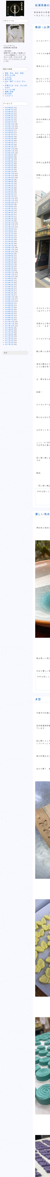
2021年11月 (9, 225)
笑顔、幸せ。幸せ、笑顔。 (15, 73)
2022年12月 (9, 198)
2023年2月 (9, 194)
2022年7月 (9, 208)
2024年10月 (9, 153)
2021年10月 (9, 227)
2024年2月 (9, 169)
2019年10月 (9, 276)
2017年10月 (9, 326)
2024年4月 (9, 165)
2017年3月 (9, 340)
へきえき (8, 77)
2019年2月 (9, 293)
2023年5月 (9, 188)
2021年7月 (9, 233)
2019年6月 (9, 285)
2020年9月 (9, 254)
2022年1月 (9, 221)
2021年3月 (9, 241)
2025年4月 (9, 140)
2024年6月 (9, 161)
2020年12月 (9, 247)
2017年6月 (9, 334)
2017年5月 (9, 336)
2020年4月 (9, 264)
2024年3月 (9, 167)
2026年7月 (9, 110)
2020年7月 (9, 258)
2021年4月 (9, 239)
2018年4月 (9, 313)
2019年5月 (9, 287)
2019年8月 (9, 280)
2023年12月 (9, 173)
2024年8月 (9, 157)
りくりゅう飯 (10, 89)
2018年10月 (9, 301)
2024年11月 (9, 151)
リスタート (9, 96)
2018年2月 (9, 317)
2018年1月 (9, 320)
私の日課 (8, 94)
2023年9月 (9, 180)
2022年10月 (9, 202)
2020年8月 (9, 256)
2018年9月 (9, 303)
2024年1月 (9, 171)
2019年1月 (9, 295)
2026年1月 (9, 122)
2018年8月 (9, 305)
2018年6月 (9, 309)
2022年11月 (9, 200)
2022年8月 (9, 206)
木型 (38, 699)
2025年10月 (9, 128)
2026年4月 (9, 116)
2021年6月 (9, 235)
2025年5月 (9, 138)
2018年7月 (9, 307)
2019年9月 (9, 278)
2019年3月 (9, 291)
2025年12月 (9, 124)
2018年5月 (9, 311)
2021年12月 (9, 223)
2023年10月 (9, 178)
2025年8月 (9, 132)
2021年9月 (9, 229)
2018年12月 (9, 297)
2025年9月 (9, 130)
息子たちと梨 (10, 75)
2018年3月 (9, 315)
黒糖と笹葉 (9, 92)
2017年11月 (9, 324)
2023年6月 (9, 186)
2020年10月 (9, 252)
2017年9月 (9, 328)
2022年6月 (9, 210)
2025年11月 (9, 126)
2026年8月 (9, 108)
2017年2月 (9, 342)
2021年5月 (9, 237)
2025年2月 (9, 145)
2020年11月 (9, 250)
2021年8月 (9, 231)
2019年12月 (9, 272)
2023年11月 (9, 175)
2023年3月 (9, 192)
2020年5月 (9, 262)
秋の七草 (8, 79)
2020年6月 (9, 260)
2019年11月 (9, 274)
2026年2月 (9, 120)
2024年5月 (9, 163)
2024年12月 (9, 149)
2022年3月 (9, 217)
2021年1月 (9, 245)
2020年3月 (9, 266)
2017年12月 (9, 322)
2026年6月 (9, 112)
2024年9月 (9, 155)
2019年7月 (9, 283)
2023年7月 (9, 184)
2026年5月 (9, 114)
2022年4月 (9, 215)
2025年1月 (9, 147)
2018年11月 (9, 299)
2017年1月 (9, 344)
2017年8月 (9, 330)
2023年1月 (9, 196)
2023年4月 (9, 190)
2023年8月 (9, 182)
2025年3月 (9, 142)
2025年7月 (9, 134)
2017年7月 (9, 332)
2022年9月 (9, 204)
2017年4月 (9, 338)
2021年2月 (9, 243)
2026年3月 (9, 118)
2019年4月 (9, 289)
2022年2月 (9, 219)
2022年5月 (9, 212)
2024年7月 (9, 159)
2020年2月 (9, 268)
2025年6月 (9, 136)
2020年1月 (9, 270)
